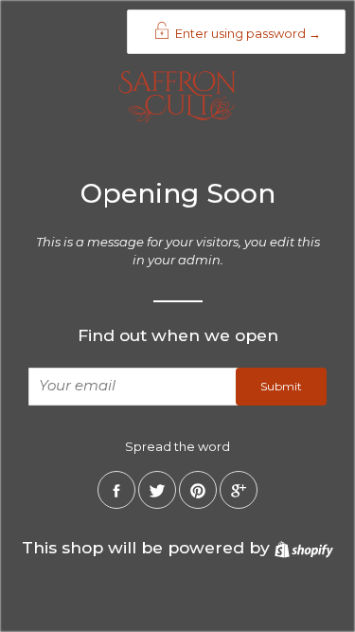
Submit (281, 386)
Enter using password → (246, 33)
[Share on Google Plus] (238, 490)
